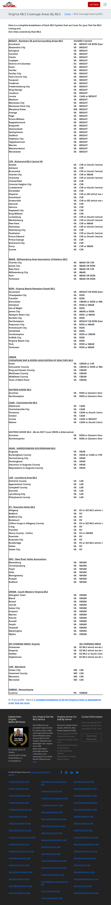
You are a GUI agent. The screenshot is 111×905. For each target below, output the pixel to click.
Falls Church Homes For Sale (20, 830)
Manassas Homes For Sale (51, 812)
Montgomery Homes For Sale (53, 826)
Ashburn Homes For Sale (19, 788)
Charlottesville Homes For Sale (86, 879)
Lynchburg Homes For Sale (52, 805)
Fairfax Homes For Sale (18, 816)
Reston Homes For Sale (50, 891)
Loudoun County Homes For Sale (54, 798)
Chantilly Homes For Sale (19, 802)
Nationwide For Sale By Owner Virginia (66, 757)
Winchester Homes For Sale (85, 858)
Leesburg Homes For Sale (51, 791)
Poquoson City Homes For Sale (53, 867)
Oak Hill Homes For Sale (50, 854)
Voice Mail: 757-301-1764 (91, 728)
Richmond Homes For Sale (51, 898)
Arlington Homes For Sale (19, 781)
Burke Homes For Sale (82, 886)
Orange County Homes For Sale (54, 860)
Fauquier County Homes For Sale (22, 837)
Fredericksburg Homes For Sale (21, 851)
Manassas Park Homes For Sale (53, 819)
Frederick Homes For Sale (19, 844)
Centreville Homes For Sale (19, 795)
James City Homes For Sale (19, 893)
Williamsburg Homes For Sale (85, 851)
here (34, 761)
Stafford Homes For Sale (83, 816)
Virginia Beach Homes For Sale (86, 837)
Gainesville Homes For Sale (19, 858)
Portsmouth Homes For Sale (52, 874)
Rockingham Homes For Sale (85, 788)
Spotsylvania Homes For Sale (85, 809)
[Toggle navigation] (105, 4)
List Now (94, 4)
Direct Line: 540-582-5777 (91, 722)
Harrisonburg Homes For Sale (20, 872)
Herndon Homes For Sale (19, 879)
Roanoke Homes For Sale (84, 781)
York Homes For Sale (82, 865)
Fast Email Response (91, 737)
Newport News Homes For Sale (53, 840)
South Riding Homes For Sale (85, 802)
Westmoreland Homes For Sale (86, 844)
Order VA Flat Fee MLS (66, 736)
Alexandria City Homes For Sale (86, 893)
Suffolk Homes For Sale (83, 830)
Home (68, 13)
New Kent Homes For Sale (51, 833)
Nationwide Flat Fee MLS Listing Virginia (67, 746)
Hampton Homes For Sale (19, 865)
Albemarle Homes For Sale (84, 872)
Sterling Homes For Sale (83, 823)
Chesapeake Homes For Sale (20, 809)
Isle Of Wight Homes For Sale (20, 886)
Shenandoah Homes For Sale (85, 795)
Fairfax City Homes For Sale (20, 823)
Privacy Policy (36, 772)
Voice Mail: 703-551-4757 (91, 725)
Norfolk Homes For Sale (50, 847)
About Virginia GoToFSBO (67, 733)
